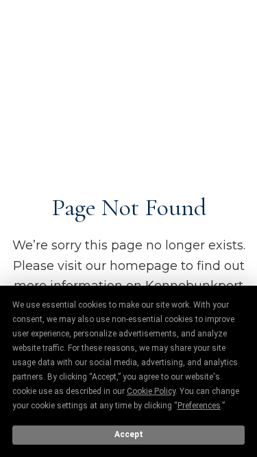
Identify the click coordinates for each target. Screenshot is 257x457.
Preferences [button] (199, 405)
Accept (128, 434)
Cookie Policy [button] (151, 391)
